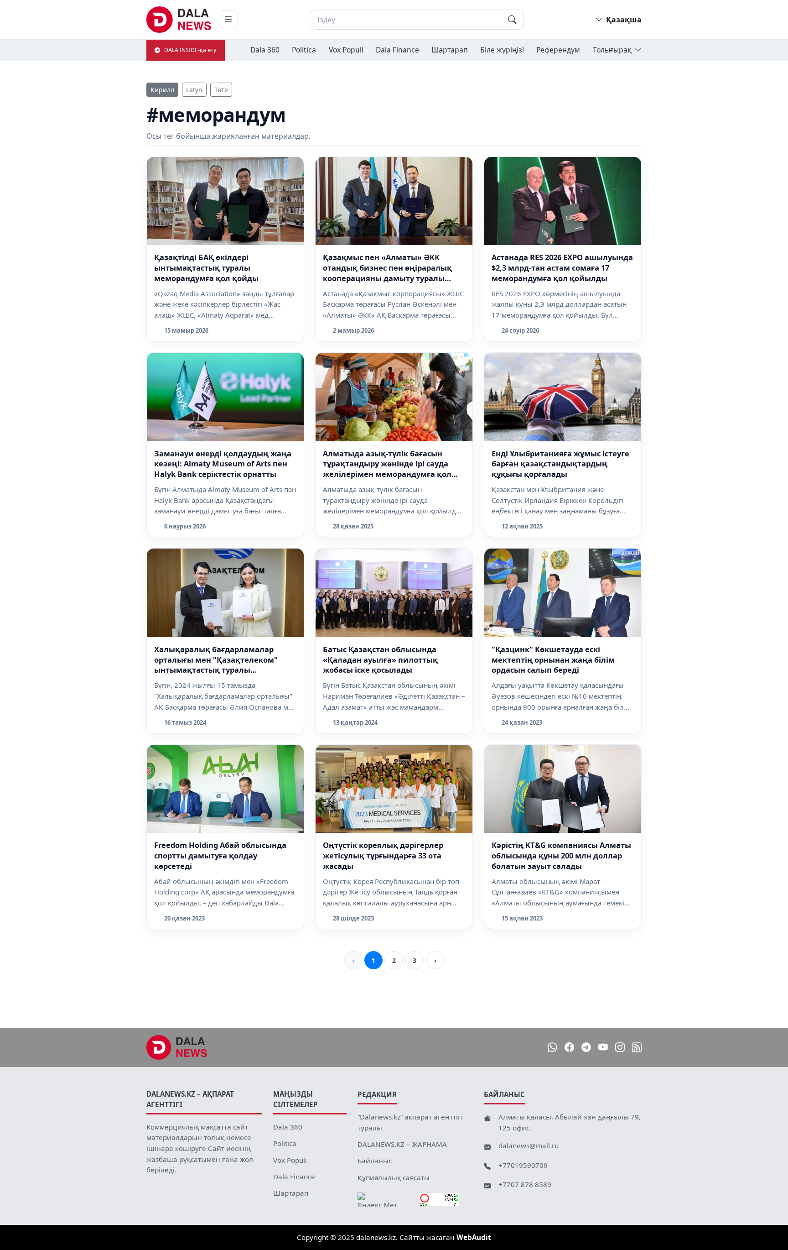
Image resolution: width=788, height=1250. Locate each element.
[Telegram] (586, 1048)
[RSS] (637, 1048)
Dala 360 (265, 50)
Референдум (558, 50)
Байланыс (375, 1160)
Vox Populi (346, 50)
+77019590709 (523, 1165)
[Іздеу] (512, 19)
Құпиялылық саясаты (394, 1177)
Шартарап (449, 50)
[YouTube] (603, 1048)
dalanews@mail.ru (528, 1145)
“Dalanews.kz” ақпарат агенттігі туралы (410, 1122)
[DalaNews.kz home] (179, 19)
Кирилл (162, 89)
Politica (304, 50)
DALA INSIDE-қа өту (190, 50)
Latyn (194, 89)
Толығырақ (612, 50)
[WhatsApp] (552, 1048)
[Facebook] (569, 1048)
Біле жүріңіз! (502, 50)
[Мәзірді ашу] (228, 19)
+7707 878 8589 (524, 1184)
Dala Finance (397, 50)
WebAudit (473, 1237)
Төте (221, 89)
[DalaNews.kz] (176, 1047)
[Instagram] (620, 1048)
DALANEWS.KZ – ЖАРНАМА (402, 1144)
